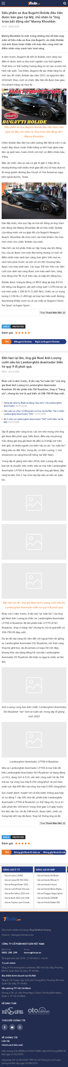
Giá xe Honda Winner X (48, 880)
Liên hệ (6, 1040)
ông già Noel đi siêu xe (28, 852)
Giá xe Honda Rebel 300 (48, 902)
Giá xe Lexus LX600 (14, 875)
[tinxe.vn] (34, 3)
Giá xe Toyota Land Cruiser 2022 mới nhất (18, 902)
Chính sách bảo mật (12, 1044)
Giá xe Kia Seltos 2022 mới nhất (18, 893)
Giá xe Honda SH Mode (48, 875)
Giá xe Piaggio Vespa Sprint (50, 893)
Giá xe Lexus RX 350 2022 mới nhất (18, 880)
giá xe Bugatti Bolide (48, 341)
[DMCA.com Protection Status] (14, 326)
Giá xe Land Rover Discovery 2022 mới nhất (18, 889)
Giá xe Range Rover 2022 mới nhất (18, 884)
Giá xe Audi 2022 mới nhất (17, 898)
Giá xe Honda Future (47, 884)
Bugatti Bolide (24, 341)
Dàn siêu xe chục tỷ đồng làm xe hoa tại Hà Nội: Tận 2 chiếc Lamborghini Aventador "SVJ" (34, 412)
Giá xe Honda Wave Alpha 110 (50, 889)
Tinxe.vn (14, 919)
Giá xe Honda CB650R (47, 898)
